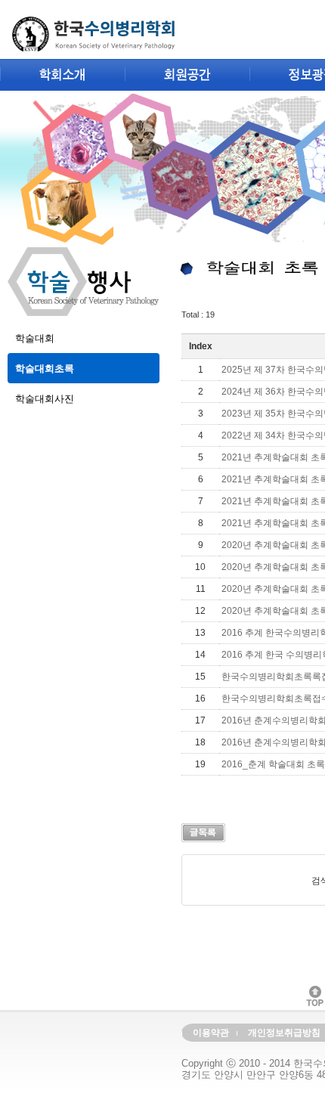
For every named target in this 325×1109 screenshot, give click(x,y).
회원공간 (187, 75)
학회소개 (62, 75)
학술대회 (34, 338)
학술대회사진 (44, 398)
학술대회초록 (44, 368)
